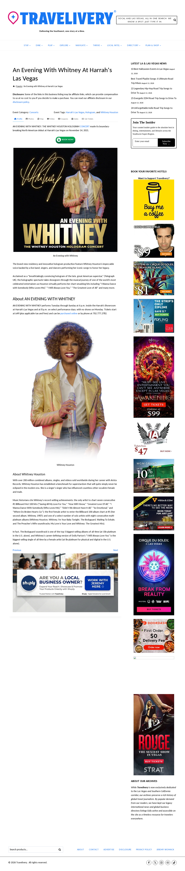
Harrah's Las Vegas (75, 112)
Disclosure (125, 849)
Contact (94, 849)
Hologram (90, 112)
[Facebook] (148, 862)
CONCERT (85, 126)
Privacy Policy (144, 849)
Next (115, 550)
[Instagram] (161, 862)
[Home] (14, 86)
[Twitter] (155, 862)
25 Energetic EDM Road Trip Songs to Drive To (153, 98)
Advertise (108, 849)
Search (60, 849)
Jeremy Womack (165, 849)
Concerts (33, 112)
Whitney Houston (109, 112)
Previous (17, 550)
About (80, 849)
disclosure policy (21, 102)
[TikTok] (174, 862)
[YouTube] (167, 862)
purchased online (68, 313)
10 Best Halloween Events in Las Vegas (150, 68)
